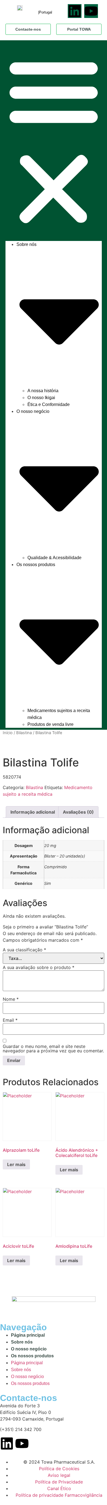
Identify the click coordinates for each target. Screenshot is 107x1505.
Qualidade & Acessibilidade (54, 557)
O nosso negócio (29, 1349)
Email (10, 1020)
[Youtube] (91, 11)
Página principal (28, 1335)
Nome (11, 999)
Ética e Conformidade (48, 404)
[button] (53, 140)
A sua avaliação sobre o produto (38, 967)
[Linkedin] (74, 11)
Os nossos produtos (32, 1355)
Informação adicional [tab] (32, 812)
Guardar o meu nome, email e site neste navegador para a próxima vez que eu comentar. (53, 1048)
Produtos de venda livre (50, 724)
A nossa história (42, 390)
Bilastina (24, 732)
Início (8, 732)
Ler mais (16, 1164)
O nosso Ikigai (41, 397)
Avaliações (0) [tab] (78, 812)
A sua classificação (24, 949)
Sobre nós (22, 1342)
